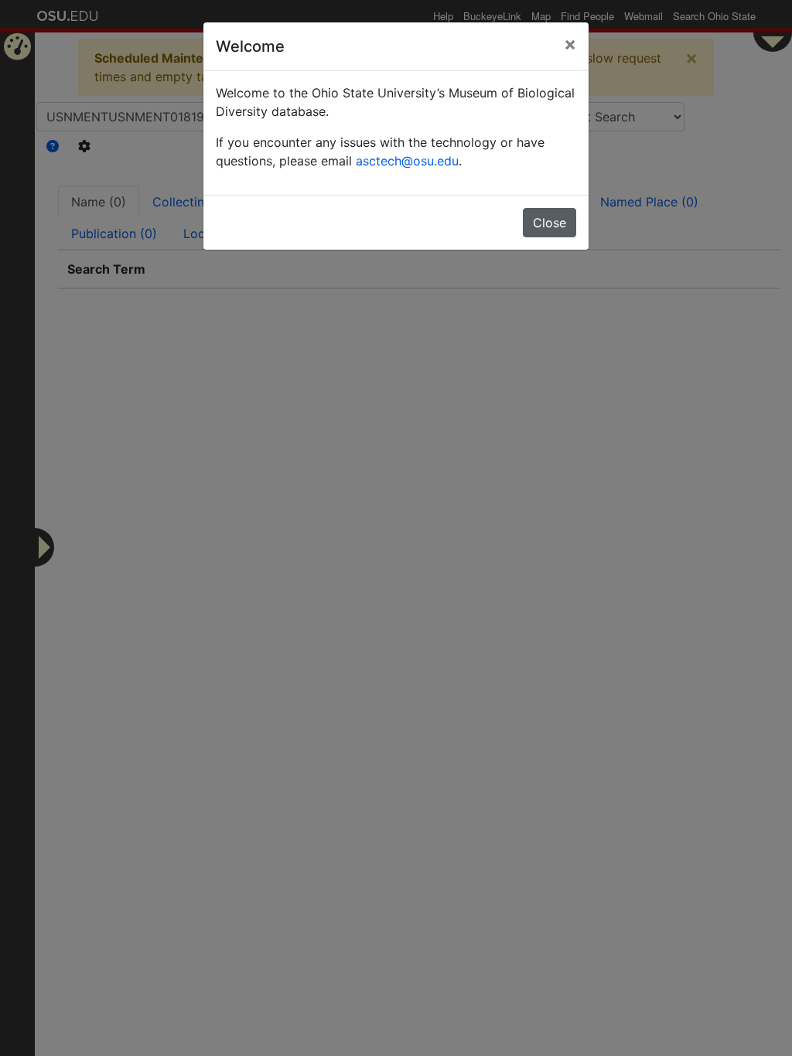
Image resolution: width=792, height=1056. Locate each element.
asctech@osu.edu (407, 161)
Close (549, 222)
